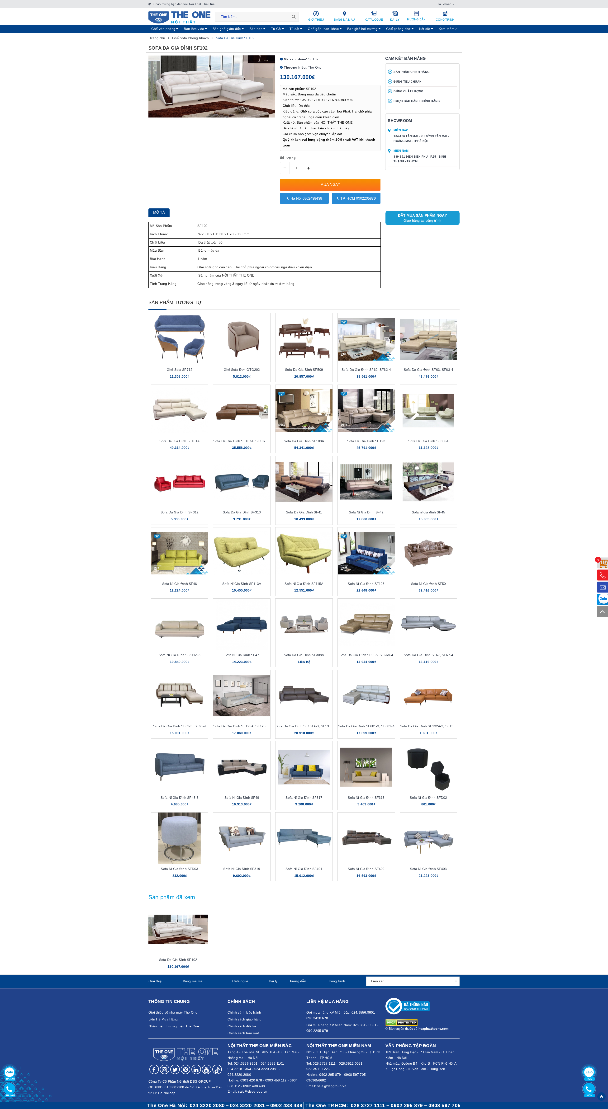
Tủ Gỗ (276, 29)
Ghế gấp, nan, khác (324, 29)
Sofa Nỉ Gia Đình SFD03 (179, 869)
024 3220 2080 (207, 1105)
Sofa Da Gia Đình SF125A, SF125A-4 (242, 726)
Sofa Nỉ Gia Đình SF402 (366, 869)
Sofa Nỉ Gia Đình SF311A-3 (180, 655)
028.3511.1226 (318, 1069)
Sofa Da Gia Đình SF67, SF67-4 (428, 655)
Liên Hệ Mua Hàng (163, 1019)
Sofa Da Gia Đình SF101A (179, 441)
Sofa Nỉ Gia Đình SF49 (241, 797)
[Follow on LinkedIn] (196, 1069)
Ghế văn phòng (163, 29)
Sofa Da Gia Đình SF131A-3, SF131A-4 (306, 726)
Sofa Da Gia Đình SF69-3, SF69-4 (179, 726)
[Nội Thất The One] (179, 17)
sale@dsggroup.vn (252, 1091)
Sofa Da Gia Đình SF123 (366, 441)
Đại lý (395, 19)
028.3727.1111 (324, 1063)
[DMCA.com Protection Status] (401, 1022)
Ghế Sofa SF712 (179, 369)
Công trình (445, 19)
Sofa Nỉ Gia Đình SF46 (179, 584)
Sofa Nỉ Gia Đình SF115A (304, 584)
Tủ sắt (295, 29)
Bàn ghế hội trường (363, 29)
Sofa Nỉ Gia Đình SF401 (303, 869)
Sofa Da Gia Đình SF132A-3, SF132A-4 (430, 726)
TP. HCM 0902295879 (357, 198)
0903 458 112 (276, 1080)
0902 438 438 (254, 1086)
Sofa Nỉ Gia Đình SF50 (428, 584)
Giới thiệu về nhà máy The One (172, 1012)
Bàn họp (256, 29)
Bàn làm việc (194, 29)
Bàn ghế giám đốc (227, 29)
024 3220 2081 (247, 1105)
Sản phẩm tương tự (175, 302)
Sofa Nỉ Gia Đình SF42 (366, 512)
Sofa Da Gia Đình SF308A (304, 655)
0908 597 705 (355, 1074)
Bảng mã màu (344, 19)
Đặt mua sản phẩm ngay (422, 217)
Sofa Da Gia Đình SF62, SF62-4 (366, 369)
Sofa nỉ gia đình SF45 (428, 512)
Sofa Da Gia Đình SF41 (304, 512)
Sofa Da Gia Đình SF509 (304, 369)
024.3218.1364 (239, 1069)
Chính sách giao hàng (245, 1019)
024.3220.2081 (266, 1069)
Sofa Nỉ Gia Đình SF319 (241, 869)
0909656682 (316, 1080)
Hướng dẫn (416, 19)
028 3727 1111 (368, 1105)
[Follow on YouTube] (206, 1069)
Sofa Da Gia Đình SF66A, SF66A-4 (366, 655)
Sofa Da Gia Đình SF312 (180, 512)
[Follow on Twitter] (175, 1069)
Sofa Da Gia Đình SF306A (428, 441)
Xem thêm (447, 29)
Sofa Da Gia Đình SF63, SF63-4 (428, 369)
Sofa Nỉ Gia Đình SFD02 (428, 797)
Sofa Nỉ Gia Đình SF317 (303, 797)
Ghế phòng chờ (399, 29)
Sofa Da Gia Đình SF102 (178, 960)
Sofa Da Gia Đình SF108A (304, 441)
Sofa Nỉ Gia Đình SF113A (241, 584)
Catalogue (374, 19)
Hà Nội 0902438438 (306, 198)
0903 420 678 (251, 1080)
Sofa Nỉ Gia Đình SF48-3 (180, 797)
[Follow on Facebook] (154, 1069)
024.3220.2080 (239, 1074)
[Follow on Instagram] (164, 1069)
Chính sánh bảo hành (244, 1012)
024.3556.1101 (272, 1063)
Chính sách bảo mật (243, 1033)
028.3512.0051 (350, 1063)
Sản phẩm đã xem (171, 897)
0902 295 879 (330, 1074)
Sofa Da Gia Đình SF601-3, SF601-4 (366, 726)
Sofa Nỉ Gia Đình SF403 (428, 869)
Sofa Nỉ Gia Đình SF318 (366, 797)
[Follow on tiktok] (217, 1069)
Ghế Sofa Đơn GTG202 (242, 369)
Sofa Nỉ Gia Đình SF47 (241, 655)
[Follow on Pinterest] (185, 1069)
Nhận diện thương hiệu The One (173, 1026)
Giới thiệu (316, 19)
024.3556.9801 (245, 1063)
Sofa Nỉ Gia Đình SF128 (366, 584)
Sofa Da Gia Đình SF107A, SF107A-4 (242, 441)
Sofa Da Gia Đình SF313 (242, 512)
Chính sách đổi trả (242, 1026)
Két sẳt (425, 29)
